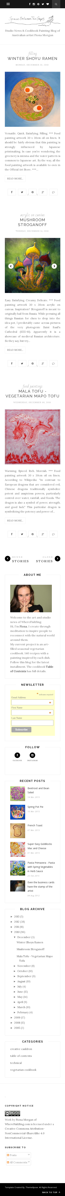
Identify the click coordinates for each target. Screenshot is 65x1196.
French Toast (35, 825)
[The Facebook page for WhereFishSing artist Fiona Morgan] (29, 4)
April (20, 1002)
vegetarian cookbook (23, 1069)
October (22, 971)
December (24, 937)
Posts (12, 1155)
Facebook (17, 760)
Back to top (50, 1192)
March (21, 1007)
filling (32, 53)
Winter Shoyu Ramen (33, 58)
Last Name (16, 718)
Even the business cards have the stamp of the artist (41, 886)
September (24, 976)
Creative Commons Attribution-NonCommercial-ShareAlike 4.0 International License (25, 1133)
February (23, 1012)
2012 (16, 921)
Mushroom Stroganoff (30, 949)
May (20, 997)
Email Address (31, 697)
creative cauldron (21, 1049)
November (24, 966)
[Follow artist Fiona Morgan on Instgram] (33, 4)
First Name (31, 707)
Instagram (32, 760)
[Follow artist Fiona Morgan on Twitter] (42, 4)
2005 (17, 1027)
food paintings (32, 386)
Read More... (15, 178)
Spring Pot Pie (35, 806)
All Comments (18, 1162)
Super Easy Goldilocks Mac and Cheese (40, 846)
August (21, 981)
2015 (16, 916)
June (20, 991)
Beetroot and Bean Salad (38, 790)
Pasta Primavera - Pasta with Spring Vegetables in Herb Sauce (41, 867)
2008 (17, 1022)
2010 (17, 932)
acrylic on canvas (32, 215)
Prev (11, 266)
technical (16, 1063)
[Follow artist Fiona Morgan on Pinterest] (37, 4)
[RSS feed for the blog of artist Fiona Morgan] (47, 4)
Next (54, 266)
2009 (17, 1017)
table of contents (21, 1056)
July (19, 986)
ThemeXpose (32, 1187)
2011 (16, 926)
